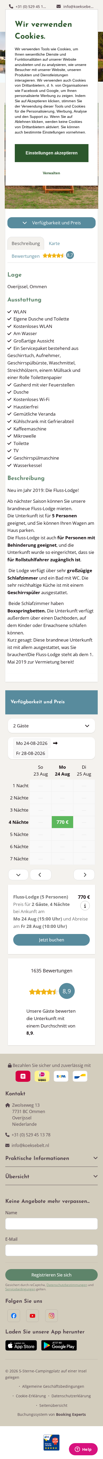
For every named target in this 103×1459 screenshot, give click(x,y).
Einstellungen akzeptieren (52, 153)
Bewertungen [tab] (42, 255)
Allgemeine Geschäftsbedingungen (53, 1386)
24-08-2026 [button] (32, 743)
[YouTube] (32, 1315)
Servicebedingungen (20, 1289)
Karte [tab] (54, 243)
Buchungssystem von (51, 1414)
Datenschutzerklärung (71, 1395)
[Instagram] (51, 1315)
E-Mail (11, 1239)
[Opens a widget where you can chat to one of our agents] (83, 1449)
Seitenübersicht (53, 1405)
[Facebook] (13, 1315)
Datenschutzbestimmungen (66, 1285)
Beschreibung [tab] (26, 243)
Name (11, 1213)
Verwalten (51, 173)
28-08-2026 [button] (30, 753)
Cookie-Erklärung (31, 1395)
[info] (85, 905)
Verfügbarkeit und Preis (56, 223)
